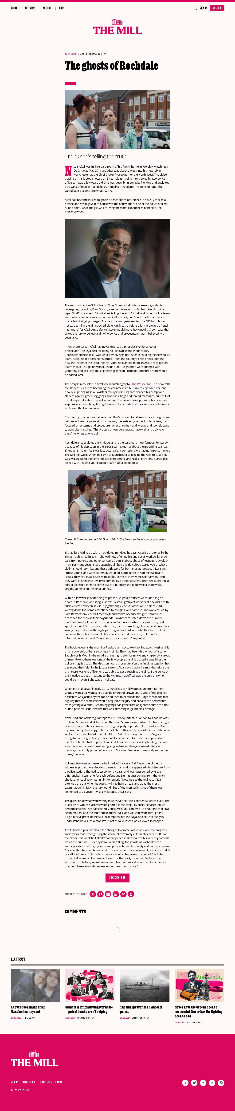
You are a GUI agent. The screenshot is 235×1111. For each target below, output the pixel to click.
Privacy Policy (29, 1082)
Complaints (46, 1082)
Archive (47, 8)
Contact (59, 1082)
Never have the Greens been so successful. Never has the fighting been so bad (199, 1011)
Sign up (14, 1082)
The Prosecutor (141, 384)
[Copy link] (131, 894)
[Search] (195, 8)
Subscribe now (117, 878)
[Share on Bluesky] (123, 894)
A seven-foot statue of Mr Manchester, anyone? (28, 1009)
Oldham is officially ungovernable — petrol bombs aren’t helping (89, 1009)
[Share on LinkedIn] (108, 894)
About (14, 8)
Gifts (62, 8)
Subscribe (217, 8)
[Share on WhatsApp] (116, 894)
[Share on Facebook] (100, 894)
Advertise (30, 8)
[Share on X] (93, 894)
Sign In (203, 8)
